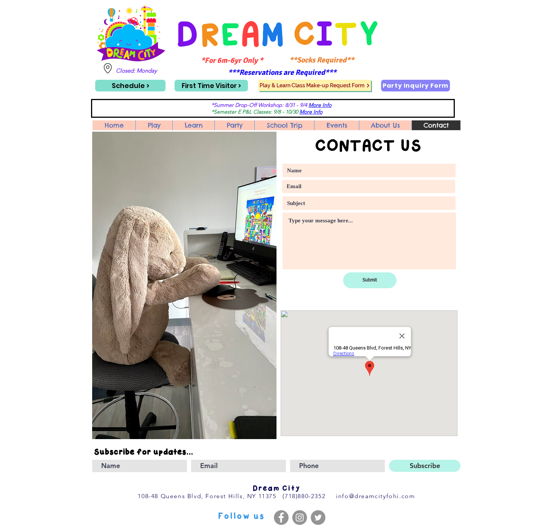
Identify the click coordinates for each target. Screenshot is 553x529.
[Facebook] (281, 517)
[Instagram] (299, 517)
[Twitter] (318, 517)
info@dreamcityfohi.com (375, 496)
